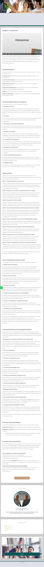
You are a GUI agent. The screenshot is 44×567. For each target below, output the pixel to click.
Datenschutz (24, 563)
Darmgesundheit (8, 527)
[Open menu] (41, 6)
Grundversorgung (8, 529)
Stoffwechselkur (8, 525)
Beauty (6, 530)
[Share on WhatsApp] (1, 287)
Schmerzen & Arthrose (9, 526)
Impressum (19, 563)
